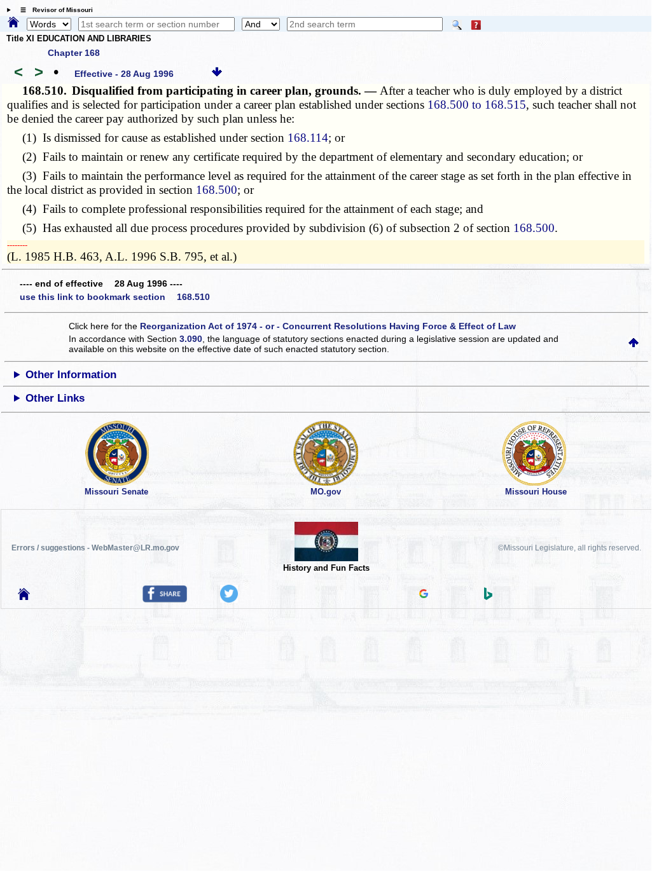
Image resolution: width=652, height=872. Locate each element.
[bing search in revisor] (488, 597)
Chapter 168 (74, 53)
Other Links (55, 398)
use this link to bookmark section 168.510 (115, 297)
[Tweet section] (229, 599)
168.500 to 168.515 (476, 104)
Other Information (70, 375)
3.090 (190, 339)
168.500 (216, 189)
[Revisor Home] (24, 597)
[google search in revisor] (423, 595)
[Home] (13, 23)
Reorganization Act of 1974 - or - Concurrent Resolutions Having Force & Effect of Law (328, 326)
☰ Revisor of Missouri (53, 9)
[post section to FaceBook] (164, 599)
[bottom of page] (217, 74)
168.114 (308, 137)
